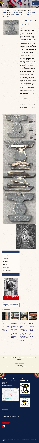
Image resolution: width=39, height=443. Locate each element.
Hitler (20, 101)
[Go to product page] (6, 316)
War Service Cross (22, 103)
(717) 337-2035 (4, 384)
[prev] (34, 20)
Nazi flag (28, 101)
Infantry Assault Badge (24, 101)
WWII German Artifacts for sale (28, 104)
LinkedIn (24, 107)
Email (27, 107)
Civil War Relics (4, 258)
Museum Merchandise (5, 261)
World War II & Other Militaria (26, 98)
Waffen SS (30, 102)
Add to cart (9, 313)
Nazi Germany (22, 102)
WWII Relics (33, 104)
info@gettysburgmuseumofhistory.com (7, 385)
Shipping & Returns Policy (25, 439)
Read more (35, 313)
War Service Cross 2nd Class (28, 103)
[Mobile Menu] (37, 3)
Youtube (25, 380)
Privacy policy (19, 439)
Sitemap (15, 439)
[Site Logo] (2, 3)
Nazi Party (25, 102)
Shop (3, 419)
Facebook (20, 107)
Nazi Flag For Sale (32, 101)
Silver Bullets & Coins (5, 267)
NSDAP (27, 102)
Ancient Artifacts (5, 255)
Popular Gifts (4, 264)
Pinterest (26, 107)
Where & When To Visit (6, 411)
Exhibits (4, 414)
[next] (35, 20)
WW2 (32, 103)
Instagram (27, 380)
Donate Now (6, 422)
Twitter (22, 107)
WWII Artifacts (22, 104)
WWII (34, 103)
